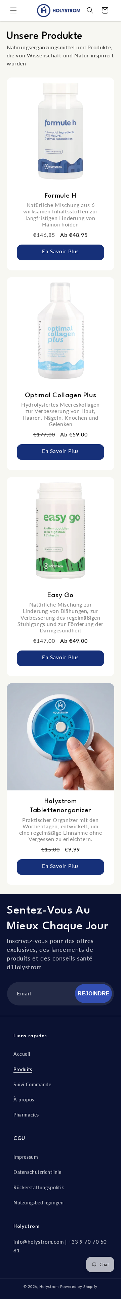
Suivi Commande (32, 1084)
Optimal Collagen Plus (60, 395)
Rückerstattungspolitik (38, 1187)
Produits (22, 1069)
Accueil (21, 1054)
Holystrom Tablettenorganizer (60, 806)
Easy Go (60, 595)
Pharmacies (26, 1115)
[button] (13, 10)
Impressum (25, 1157)
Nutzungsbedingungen (38, 1202)
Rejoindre (94, 993)
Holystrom (48, 1286)
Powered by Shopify (79, 1286)
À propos (23, 1099)
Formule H (60, 196)
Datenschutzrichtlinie (37, 1172)
